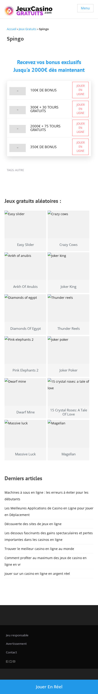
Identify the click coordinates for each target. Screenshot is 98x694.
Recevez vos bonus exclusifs (49, 62)
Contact (11, 652)
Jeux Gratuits (27, 29)
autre (19, 170)
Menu (85, 8)
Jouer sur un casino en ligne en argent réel (37, 573)
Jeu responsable (17, 635)
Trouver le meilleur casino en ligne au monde (39, 549)
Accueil (11, 29)
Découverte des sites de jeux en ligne (33, 524)
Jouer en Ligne (81, 90)
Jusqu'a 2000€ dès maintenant (49, 69)
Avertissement (16, 644)
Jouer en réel (49, 687)
